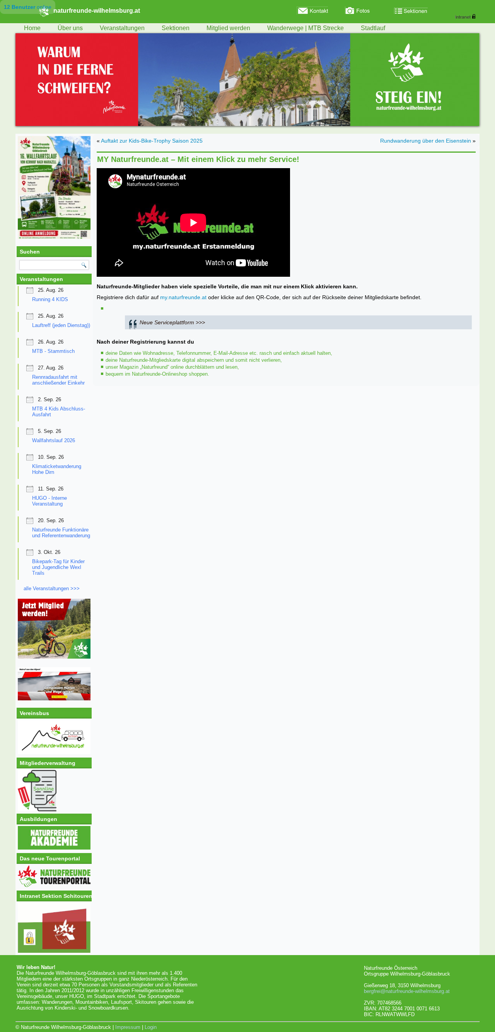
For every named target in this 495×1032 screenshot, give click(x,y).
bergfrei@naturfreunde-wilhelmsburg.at (407, 991)
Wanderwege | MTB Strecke (305, 28)
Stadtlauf (373, 28)
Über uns (70, 28)
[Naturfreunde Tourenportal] (54, 885)
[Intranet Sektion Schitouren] (54, 928)
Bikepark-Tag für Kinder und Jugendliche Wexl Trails (58, 567)
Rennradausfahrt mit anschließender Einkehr (58, 380)
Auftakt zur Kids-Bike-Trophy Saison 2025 (152, 141)
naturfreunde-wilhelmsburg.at (96, 10)
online (27, 7)
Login (151, 1027)
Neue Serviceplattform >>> (172, 322)
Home (32, 28)
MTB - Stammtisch (53, 351)
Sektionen (175, 28)
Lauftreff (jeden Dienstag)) (61, 325)
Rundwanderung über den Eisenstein (425, 141)
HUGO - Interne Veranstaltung (49, 501)
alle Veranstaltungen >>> (52, 588)
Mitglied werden (228, 28)
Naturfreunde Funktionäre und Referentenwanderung (61, 532)
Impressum (127, 1027)
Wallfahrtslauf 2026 (53, 440)
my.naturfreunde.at (183, 297)
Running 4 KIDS (50, 299)
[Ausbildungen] (54, 848)
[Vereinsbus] (54, 752)
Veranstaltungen (122, 28)
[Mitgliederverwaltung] (54, 790)
